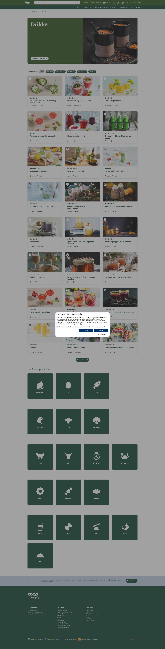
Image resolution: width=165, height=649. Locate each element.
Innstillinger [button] (101, 334)
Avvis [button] (86, 330)
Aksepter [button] (101, 330)
